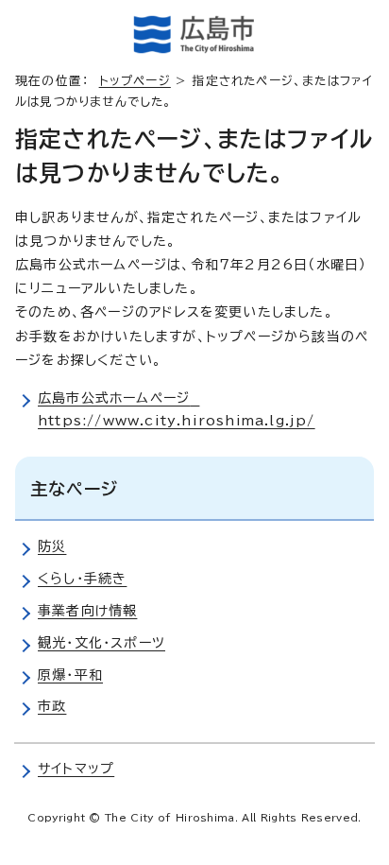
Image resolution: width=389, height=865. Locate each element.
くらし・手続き (82, 578)
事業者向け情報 (87, 610)
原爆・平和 (70, 675)
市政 (52, 706)
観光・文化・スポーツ (101, 642)
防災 (52, 546)
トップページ (135, 81)
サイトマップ (76, 768)
